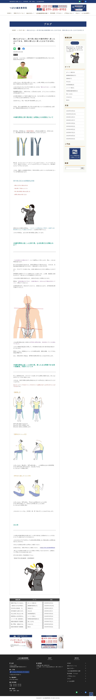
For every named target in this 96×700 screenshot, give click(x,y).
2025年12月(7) (48, 608)
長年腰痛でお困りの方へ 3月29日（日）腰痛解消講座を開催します (18, 611)
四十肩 (15, 54)
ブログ (77, 13)
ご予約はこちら (68, 13)
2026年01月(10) (49, 605)
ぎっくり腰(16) (32, 603)
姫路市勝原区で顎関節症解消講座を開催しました (18, 621)
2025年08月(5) (48, 618)
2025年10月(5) (48, 613)
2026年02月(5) (48, 603)
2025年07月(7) (48, 621)
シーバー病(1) (32, 616)
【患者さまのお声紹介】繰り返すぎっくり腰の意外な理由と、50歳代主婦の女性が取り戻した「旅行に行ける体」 (18, 605)
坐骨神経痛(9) (32, 613)
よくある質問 (85, 13)
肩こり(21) (31, 621)
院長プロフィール (18, 13)
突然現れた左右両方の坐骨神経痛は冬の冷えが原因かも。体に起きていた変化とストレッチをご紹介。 (18, 616)
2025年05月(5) (48, 626)
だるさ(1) (30, 624)
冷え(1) (30, 611)
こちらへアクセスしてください (20, 672)
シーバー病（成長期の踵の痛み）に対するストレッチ (18, 618)
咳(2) (29, 626)
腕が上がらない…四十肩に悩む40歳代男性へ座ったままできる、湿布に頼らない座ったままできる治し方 (34, 41)
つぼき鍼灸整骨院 (18, 8)
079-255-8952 (14, 679)
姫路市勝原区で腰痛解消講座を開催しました (18, 626)
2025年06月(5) (48, 624)
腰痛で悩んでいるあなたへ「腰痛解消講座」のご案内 (18, 603)
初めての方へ (29, 13)
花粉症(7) (30, 608)
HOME (9, 13)
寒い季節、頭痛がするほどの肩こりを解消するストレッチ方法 (18, 624)
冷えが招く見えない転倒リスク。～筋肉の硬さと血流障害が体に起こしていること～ (18, 613)
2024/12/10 (74, 43)
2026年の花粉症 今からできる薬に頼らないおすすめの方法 (18, 608)
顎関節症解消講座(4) (33, 618)
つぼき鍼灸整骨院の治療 (41, 13)
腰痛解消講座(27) (33, 605)
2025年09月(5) (48, 616)
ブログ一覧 (22, 30)
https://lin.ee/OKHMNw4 (47, 547)
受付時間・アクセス (55, 13)
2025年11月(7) (48, 611)
